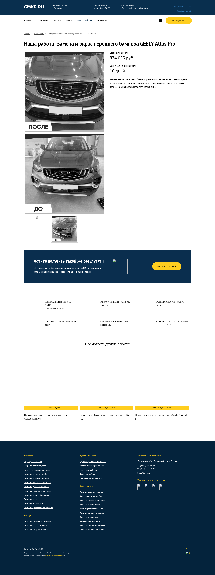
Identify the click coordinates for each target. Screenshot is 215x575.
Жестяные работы (87, 474)
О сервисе (43, 20)
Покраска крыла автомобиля (36, 478)
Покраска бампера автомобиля (37, 482)
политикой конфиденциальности (54, 555)
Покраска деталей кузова (35, 466)
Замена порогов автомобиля (92, 525)
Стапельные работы (88, 470)
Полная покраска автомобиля (37, 470)
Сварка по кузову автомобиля (93, 478)
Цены (69, 20)
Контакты (102, 20)
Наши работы (84, 20)
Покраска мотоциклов (33, 503)
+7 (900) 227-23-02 (182, 11)
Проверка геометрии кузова (92, 466)
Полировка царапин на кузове (37, 525)
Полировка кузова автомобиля (37, 521)
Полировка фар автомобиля (36, 529)
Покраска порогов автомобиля (37, 491)
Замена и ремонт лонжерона (92, 529)
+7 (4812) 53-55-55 (182, 6)
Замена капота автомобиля (91, 496)
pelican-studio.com (185, 549)
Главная (28, 20)
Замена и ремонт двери (90, 504)
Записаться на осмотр (166, 266)
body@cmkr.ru (143, 473)
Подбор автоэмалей (33, 461)
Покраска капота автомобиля (36, 474)
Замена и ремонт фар (89, 517)
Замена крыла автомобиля (91, 509)
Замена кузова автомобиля (91, 492)
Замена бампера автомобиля (92, 500)
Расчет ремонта (178, 20)
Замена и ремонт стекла (90, 521)
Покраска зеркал (31, 499)
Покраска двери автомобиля (36, 486)
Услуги (57, 20)
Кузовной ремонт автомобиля (93, 461)
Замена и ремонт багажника (92, 513)
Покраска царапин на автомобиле (38, 507)
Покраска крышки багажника (36, 495)
